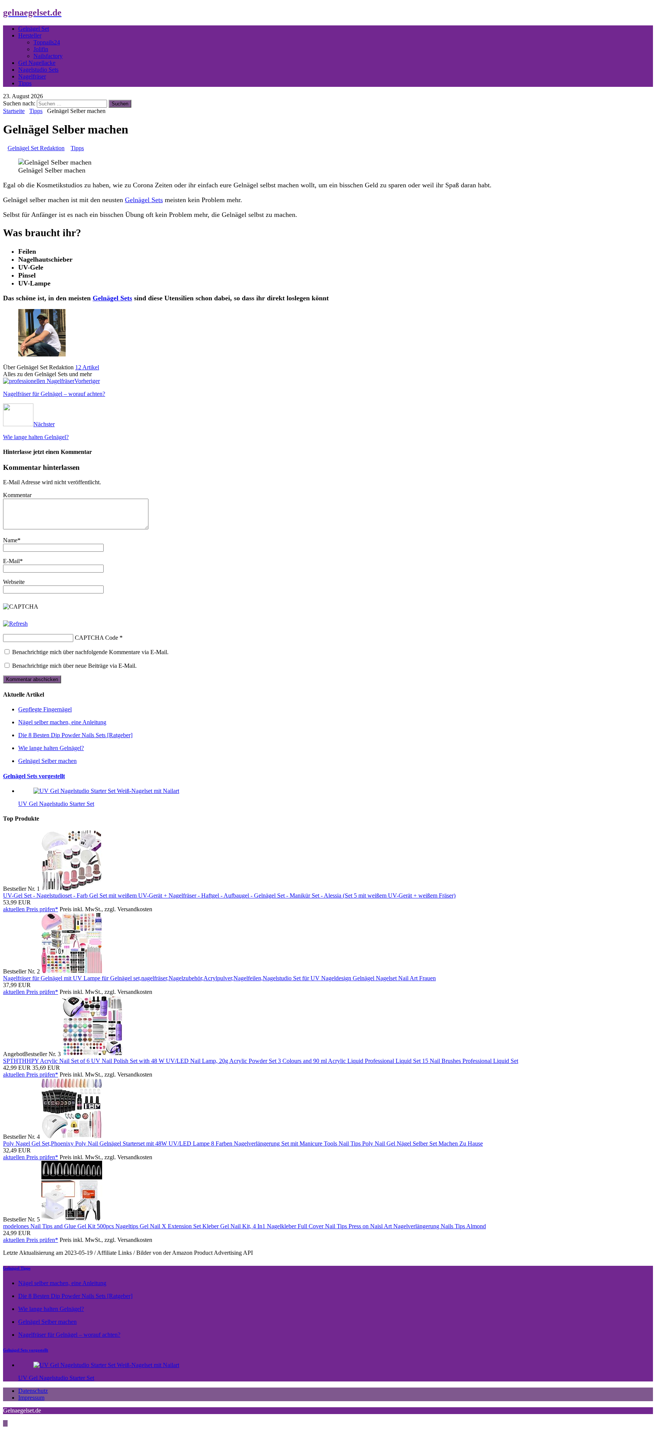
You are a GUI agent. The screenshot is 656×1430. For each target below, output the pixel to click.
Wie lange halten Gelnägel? (51, 748)
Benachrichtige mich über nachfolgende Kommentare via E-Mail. (90, 652)
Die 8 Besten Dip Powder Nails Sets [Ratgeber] (75, 735)
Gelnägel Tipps (16, 1268)
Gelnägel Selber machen (47, 761)
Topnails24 (46, 42)
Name (10, 540)
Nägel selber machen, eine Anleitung (62, 722)
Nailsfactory (48, 56)
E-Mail (11, 561)
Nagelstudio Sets (38, 69)
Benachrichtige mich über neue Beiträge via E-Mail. (74, 665)
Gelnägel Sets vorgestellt (34, 776)
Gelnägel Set (33, 28)
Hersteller (29, 35)
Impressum (31, 1397)
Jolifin (40, 49)
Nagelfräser (32, 76)
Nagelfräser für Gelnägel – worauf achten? (69, 1334)
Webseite (14, 582)
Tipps (25, 83)
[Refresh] (15, 623)
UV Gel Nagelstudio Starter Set (56, 804)
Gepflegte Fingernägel (45, 709)
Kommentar (17, 495)
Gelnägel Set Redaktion (36, 148)
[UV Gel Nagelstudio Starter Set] (106, 791)
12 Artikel (87, 367)
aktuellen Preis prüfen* (30, 909)
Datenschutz (33, 1391)
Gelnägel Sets (144, 200)
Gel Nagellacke (36, 63)
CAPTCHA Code (96, 637)
